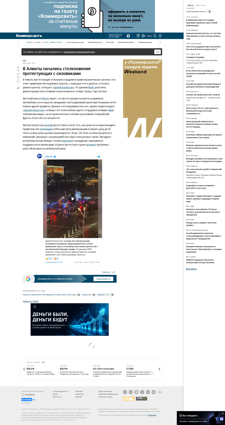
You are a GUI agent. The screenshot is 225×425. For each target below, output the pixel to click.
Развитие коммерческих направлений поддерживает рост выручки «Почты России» (107, 374)
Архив (55, 394)
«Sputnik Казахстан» (63, 87)
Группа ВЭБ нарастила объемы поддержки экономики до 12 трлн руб (74, 373)
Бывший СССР (103, 294)
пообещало (46, 129)
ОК (157, 52)
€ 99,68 (37, 42)
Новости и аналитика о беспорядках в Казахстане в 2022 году (49, 294)
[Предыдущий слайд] (24, 369)
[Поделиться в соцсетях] (18, 88)
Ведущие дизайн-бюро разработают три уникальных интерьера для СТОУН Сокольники (140, 374)
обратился (67, 140)
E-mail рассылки (105, 397)
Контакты (57, 397)
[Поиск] (155, 36)
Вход (149, 36)
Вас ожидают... (191, 415)
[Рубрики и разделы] (160, 36)
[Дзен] (136, 392)
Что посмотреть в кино (75, 42)
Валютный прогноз (95, 42)
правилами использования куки (79, 51)
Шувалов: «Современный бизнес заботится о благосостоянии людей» (41, 373)
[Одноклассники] (142, 392)
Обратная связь (105, 391)
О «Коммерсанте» (60, 391)
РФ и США (110, 42)
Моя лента (201, 5)
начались (91, 144)
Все (43, 362)
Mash (91, 87)
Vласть (45, 98)
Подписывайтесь (103, 278)
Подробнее (152, 415)
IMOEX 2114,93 (55, 42)
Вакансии (80, 394)
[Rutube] (148, 392)
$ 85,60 (29, 42)
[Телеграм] (125, 392)
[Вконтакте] (131, 392)
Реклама (79, 391)
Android (79, 397)
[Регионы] (138, 36)
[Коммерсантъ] (29, 36)
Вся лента (191, 268)
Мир (24, 60)
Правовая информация (108, 394)
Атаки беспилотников (126, 42)
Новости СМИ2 (31, 301)
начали (48, 125)
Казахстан (86, 294)
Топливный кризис (145, 42)
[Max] (154, 392)
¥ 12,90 (45, 42)
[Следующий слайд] (159, 369)
